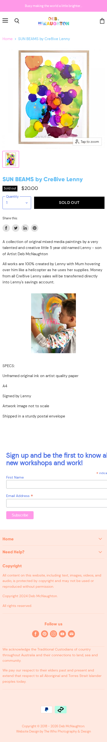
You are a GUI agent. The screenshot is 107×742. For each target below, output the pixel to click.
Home (7, 39)
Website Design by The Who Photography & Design (53, 731)
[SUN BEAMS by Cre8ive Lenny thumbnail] (11, 159)
